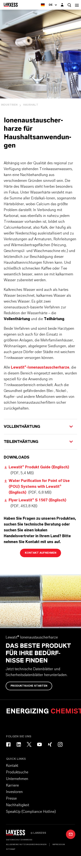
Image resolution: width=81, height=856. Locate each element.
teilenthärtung (21, 442)
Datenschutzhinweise (19, 840)
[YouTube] (39, 744)
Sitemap (10, 849)
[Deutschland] (43, 5)
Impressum (58, 844)
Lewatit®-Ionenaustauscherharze (40, 367)
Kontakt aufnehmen (40, 553)
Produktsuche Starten (29, 686)
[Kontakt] (70, 834)
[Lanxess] (18, 834)
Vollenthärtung (22, 427)
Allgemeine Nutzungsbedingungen (26, 844)
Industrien (9, 105)
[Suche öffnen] (69, 5)
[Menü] (77, 5)
